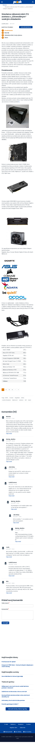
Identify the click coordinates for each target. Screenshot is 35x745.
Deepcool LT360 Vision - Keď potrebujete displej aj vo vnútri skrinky (17, 665)
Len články (18, 732)
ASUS (6, 397)
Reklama (13, 724)
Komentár (5, 609)
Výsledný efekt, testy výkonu (13, 35)
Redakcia (20, 724)
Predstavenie (9, 30)
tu (18, 102)
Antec (22, 397)
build (29, 400)
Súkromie (22, 727)
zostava (21, 400)
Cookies (28, 724)
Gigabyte (17, 397)
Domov (5, 5)
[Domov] (17, 2)
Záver (6, 37)
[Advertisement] (3, 625)
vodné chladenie (6, 400)
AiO (26, 400)
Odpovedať (9, 433)
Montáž (7, 33)
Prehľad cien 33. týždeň (9, 662)
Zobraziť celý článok (26, 27)
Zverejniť (5, 623)
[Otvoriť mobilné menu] (2, 2)
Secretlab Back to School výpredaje (12, 676)
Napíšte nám (13, 727)
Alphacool (14, 400)
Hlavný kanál (8, 732)
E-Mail (6, 724)
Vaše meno (5, 603)
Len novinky (28, 732)
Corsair (11, 397)
